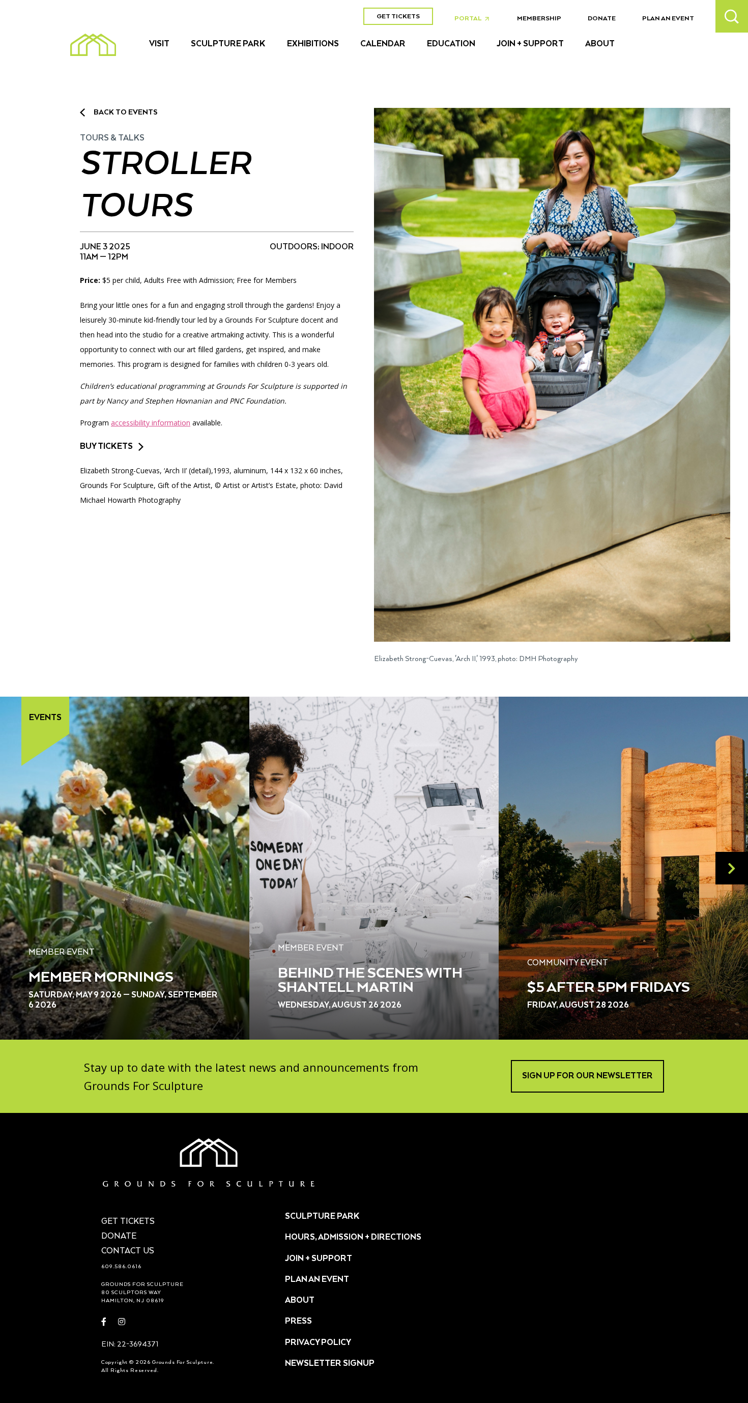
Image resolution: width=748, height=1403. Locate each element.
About (600, 44)
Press (298, 1321)
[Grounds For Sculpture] (93, 45)
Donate (602, 18)
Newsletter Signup (330, 1363)
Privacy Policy (318, 1343)
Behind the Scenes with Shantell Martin (370, 980)
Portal (475, 19)
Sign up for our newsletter (587, 1076)
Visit (159, 44)
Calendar (383, 44)
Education (451, 44)
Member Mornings (101, 977)
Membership (539, 18)
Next (731, 868)
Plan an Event (668, 18)
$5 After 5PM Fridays (608, 988)
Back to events (125, 112)
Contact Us (127, 1251)
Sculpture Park (228, 44)
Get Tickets (398, 16)
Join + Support (530, 44)
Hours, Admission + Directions (353, 1237)
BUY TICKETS (106, 446)
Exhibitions (313, 44)
